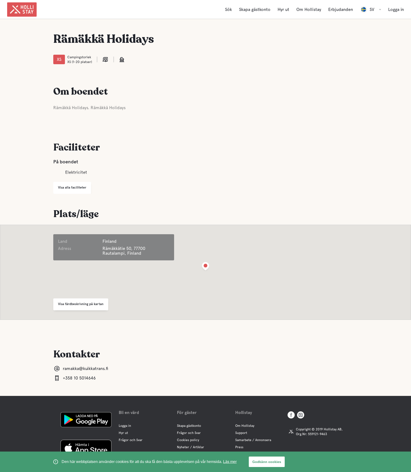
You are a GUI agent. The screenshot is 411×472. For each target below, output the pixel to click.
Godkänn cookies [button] (266, 462)
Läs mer (230, 462)
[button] (205, 267)
